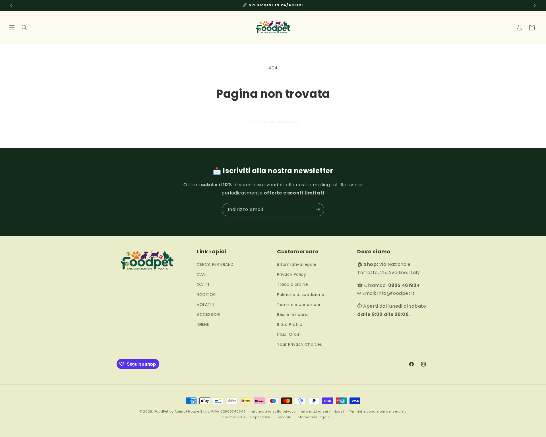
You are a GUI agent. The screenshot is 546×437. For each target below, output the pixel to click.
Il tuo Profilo (289, 324)
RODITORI (207, 294)
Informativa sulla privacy (273, 411)
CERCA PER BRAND (215, 264)
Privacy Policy (291, 274)
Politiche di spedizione (300, 294)
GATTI (203, 284)
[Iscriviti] (317, 209)
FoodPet (161, 411)
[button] (12, 27)
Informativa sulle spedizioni (247, 417)
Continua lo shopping (273, 122)
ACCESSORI (208, 314)
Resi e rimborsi (292, 314)
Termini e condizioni (298, 304)
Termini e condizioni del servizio (378, 411)
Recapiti (284, 417)
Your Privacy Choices (299, 344)
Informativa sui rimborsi (322, 411)
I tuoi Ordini (289, 334)
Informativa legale (297, 264)
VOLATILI (205, 304)
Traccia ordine (292, 284)
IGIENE (203, 324)
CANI (201, 274)
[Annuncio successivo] (535, 5)
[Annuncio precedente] (11, 5)
